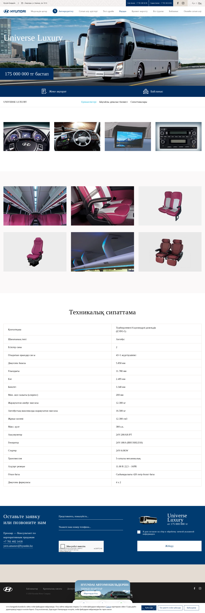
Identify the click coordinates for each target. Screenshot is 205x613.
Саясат (108, 607)
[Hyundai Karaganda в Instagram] (183, 3)
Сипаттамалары (139, 102)
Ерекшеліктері (88, 102)
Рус (200, 3)
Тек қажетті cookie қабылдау (170, 608)
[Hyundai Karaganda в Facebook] (177, 3)
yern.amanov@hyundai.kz (18, 545)
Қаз (193, 3)
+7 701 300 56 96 (141, 3)
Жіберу (169, 545)
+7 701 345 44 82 (166, 3)
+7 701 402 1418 (13, 541)
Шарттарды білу (91, 593)
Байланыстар (32, 589)
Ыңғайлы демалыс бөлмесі (113, 102)
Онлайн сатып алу (193, 11)
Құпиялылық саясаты (52, 589)
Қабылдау (149, 608)
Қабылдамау (191, 608)
